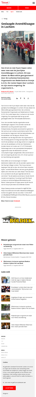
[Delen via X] (24, 98)
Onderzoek (19, 11)
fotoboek (17, 201)
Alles (2, 11)
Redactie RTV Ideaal (7, 91)
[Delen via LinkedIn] (17, 98)
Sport (12, 11)
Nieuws (9, 8)
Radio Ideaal (4, 352)
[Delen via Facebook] (20, 98)
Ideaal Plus (4, 355)
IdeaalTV (3, 357)
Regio (27, 8)
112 (7, 11)
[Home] (9, 3)
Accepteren (9, 388)
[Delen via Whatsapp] (28, 98)
